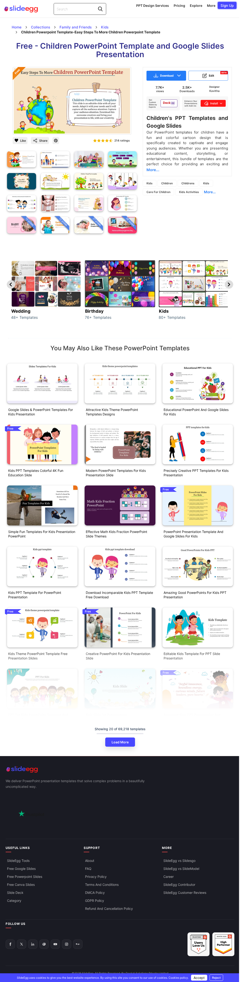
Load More (120, 742)
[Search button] (100, 9)
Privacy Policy (96, 877)
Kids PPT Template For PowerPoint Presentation (34, 595)
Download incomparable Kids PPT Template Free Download (119, 595)
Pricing (179, 6)
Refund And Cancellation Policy (109, 909)
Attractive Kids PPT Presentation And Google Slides (192, 717)
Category (14, 901)
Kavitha (214, 91)
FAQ (88, 869)
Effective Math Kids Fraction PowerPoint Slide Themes (116, 534)
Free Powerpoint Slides (24, 877)
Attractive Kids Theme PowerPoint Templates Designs (112, 412)
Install (214, 103)
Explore (196, 6)
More (211, 6)
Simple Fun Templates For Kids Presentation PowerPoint (41, 534)
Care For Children (158, 192)
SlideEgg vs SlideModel (181, 869)
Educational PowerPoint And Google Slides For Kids (196, 412)
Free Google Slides (21, 869)
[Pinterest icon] (55, 140)
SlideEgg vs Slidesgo (179, 861)
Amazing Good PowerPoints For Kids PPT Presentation (195, 595)
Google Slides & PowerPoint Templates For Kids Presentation (40, 412)
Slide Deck (15, 893)
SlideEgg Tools (18, 861)
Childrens (188, 183)
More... (210, 192)
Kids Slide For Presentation (106, 715)
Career (168, 877)
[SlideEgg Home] (120, 769)
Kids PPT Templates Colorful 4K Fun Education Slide (35, 473)
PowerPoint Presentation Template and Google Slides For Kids (193, 534)
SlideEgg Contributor (179, 885)
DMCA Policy (95, 893)
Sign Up (227, 5)
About (89, 861)
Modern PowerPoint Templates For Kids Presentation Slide (116, 473)
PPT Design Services (152, 6)
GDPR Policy (94, 901)
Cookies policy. (179, 977)
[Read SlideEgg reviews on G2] (199, 944)
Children (167, 183)
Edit (218, 74)
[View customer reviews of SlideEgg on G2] (223, 944)
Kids (149, 183)
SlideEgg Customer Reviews (184, 893)
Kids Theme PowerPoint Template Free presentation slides (38, 656)
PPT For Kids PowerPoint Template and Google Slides (38, 717)
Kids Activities (189, 192)
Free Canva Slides (21, 885)
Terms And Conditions (102, 885)
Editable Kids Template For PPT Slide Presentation (192, 656)
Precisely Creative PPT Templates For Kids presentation (196, 473)
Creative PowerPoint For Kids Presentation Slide (118, 656)
